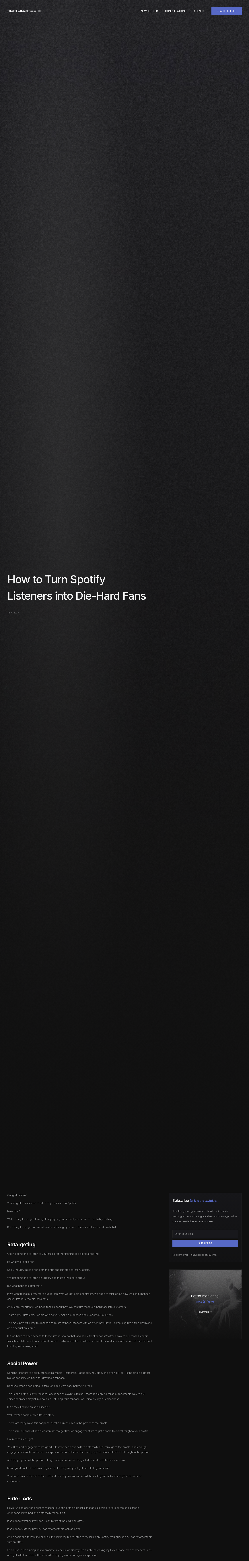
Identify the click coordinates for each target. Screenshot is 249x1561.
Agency (199, 11)
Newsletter (149, 11)
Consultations (175, 11)
